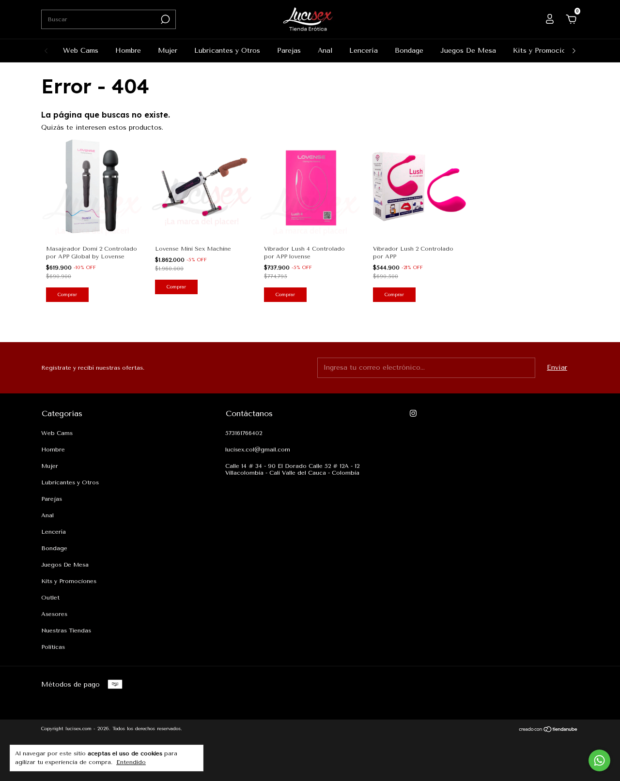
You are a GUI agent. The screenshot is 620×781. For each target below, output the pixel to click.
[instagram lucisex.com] (413, 413)
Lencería (363, 50)
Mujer (167, 50)
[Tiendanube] (548, 730)
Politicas (53, 647)
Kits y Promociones (545, 50)
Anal (325, 50)
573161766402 (243, 433)
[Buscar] (164, 19)
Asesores (54, 614)
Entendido (131, 762)
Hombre (128, 50)
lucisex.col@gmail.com (257, 449)
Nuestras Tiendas (66, 630)
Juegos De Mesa (468, 50)
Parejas (289, 50)
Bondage (409, 50)
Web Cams (80, 50)
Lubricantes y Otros (227, 50)
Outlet (50, 597)
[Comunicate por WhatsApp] (599, 760)
